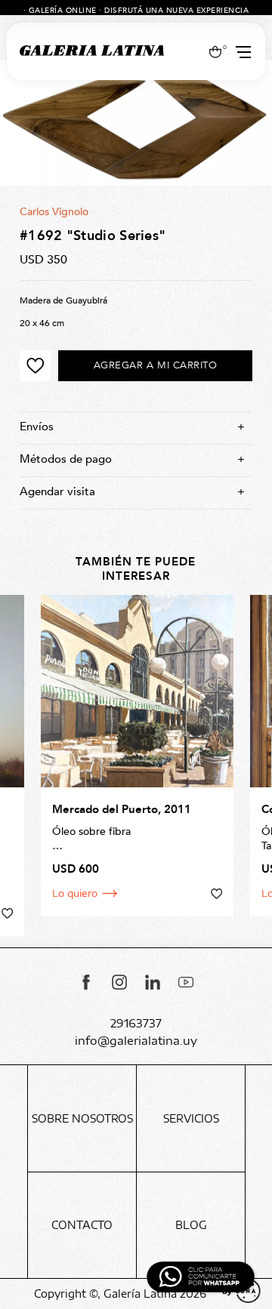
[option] (136, 123)
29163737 (136, 1023)
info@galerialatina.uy (136, 1040)
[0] (215, 51)
